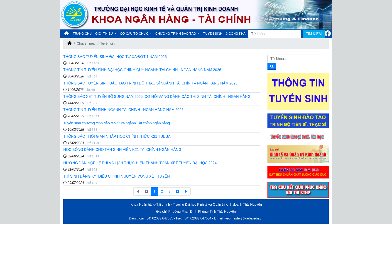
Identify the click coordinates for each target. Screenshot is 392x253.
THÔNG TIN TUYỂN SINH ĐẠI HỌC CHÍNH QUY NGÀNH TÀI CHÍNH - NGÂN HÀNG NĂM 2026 (142, 70)
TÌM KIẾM (314, 34)
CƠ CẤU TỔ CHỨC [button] (134, 33)
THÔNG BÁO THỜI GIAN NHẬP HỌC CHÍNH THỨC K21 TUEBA (117, 136)
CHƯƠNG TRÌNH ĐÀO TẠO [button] (176, 33)
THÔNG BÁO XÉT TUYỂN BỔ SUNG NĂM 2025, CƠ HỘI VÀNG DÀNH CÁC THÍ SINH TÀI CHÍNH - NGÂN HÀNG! (157, 97)
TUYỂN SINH (212, 33)
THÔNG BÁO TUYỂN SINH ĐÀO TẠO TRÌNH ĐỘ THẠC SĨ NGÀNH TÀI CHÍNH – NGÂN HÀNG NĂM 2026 (150, 83)
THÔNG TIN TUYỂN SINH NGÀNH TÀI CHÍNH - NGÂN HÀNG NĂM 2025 (123, 110)
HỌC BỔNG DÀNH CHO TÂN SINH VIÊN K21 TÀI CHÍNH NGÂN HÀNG (122, 150)
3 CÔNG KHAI (236, 33)
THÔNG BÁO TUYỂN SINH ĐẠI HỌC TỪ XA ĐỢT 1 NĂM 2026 (115, 57)
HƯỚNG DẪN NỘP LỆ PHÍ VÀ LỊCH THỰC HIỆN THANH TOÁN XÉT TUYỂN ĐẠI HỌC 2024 (140, 163)
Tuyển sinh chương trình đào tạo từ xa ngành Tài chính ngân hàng (116, 123)
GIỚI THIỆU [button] (104, 33)
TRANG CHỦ (83, 33)
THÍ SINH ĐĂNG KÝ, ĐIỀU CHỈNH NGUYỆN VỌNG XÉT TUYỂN (116, 176)
